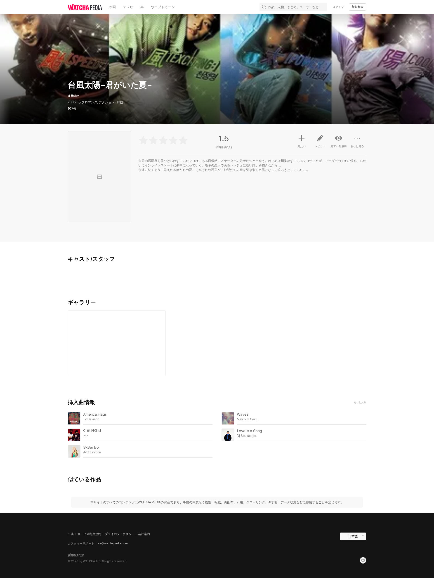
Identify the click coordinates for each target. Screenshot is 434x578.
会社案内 (144, 534)
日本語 (353, 536)
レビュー (320, 146)
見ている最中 (338, 146)
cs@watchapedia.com (113, 543)
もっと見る (357, 146)
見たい (301, 146)
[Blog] (363, 560)
